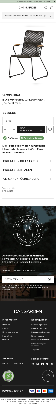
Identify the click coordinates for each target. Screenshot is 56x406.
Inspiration (7, 336)
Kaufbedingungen (39, 325)
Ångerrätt (35, 350)
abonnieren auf (14, 279)
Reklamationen (38, 336)
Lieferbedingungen (39, 328)
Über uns (6, 325)
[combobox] (28, 15)
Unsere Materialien (10, 332)
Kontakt (5, 328)
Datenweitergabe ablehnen (38, 345)
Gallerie (5, 340)
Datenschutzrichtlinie (40, 340)
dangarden (28, 7)
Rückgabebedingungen (41, 332)
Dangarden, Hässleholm (12, 363)
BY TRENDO (35, 404)
